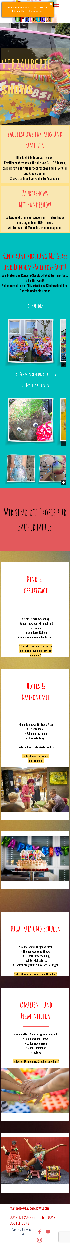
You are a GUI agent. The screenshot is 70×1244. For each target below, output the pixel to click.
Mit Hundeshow (35, 204)
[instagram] (39, 1240)
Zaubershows (35, 193)
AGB (22, 1234)
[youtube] (48, 1232)
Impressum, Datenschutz (22, 1230)
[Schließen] (51, 4)
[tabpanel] (35, 74)
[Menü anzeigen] (56, 4)
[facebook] (39, 1232)
